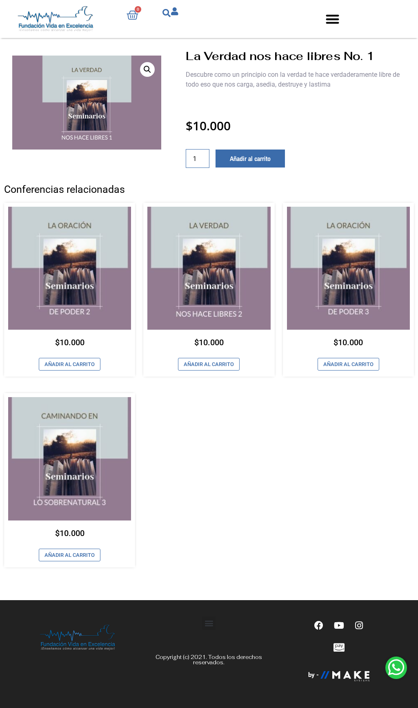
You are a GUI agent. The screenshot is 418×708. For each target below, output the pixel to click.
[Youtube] (339, 625)
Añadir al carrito (250, 158)
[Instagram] (359, 625)
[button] (332, 19)
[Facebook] (319, 625)
